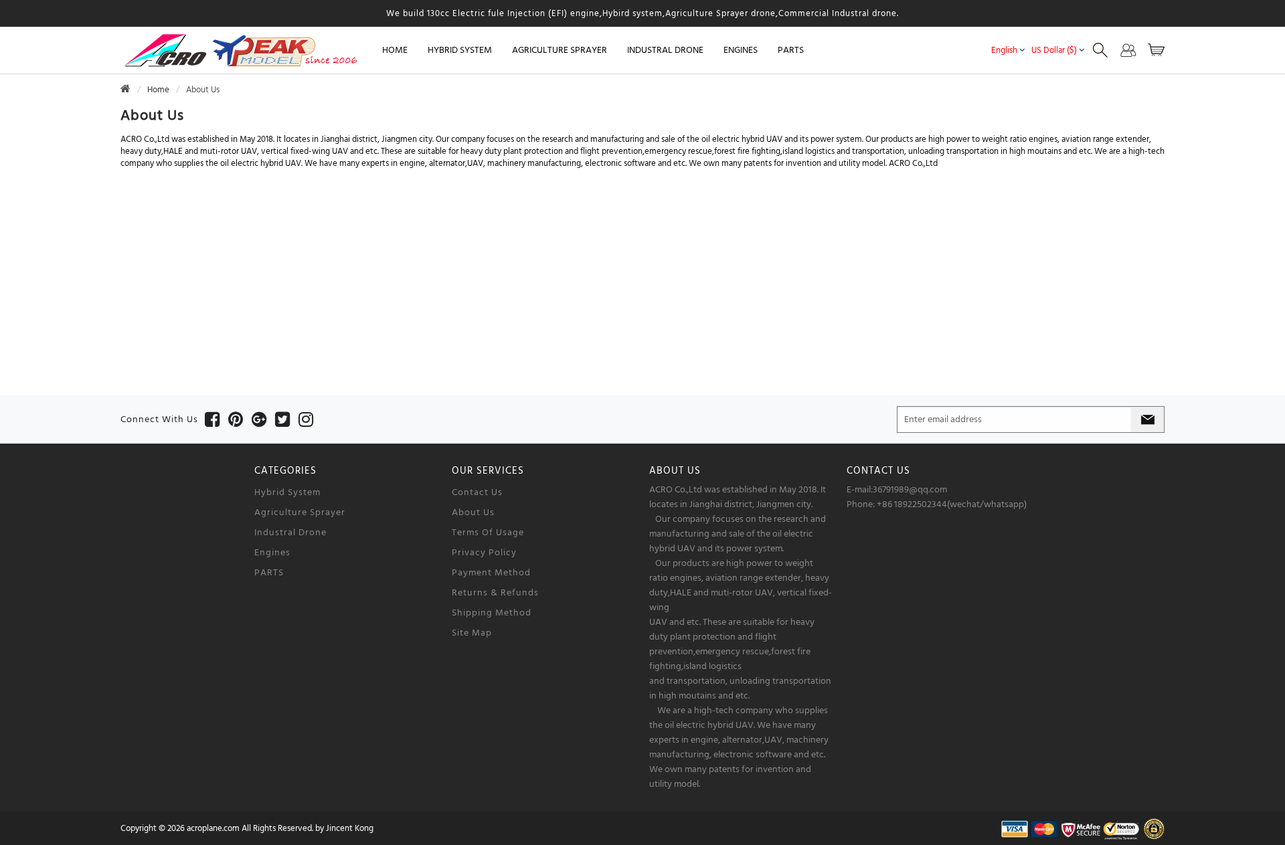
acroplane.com (213, 828)
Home (395, 50)
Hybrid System (287, 492)
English (1004, 50)
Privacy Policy (484, 552)
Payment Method (491, 572)
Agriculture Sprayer (299, 512)
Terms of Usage (488, 532)
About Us (473, 512)
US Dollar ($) (1054, 50)
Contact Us (477, 492)
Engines (272, 552)
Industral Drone (290, 532)
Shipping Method (491, 613)
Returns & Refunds (495, 592)
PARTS (269, 572)
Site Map (472, 633)
